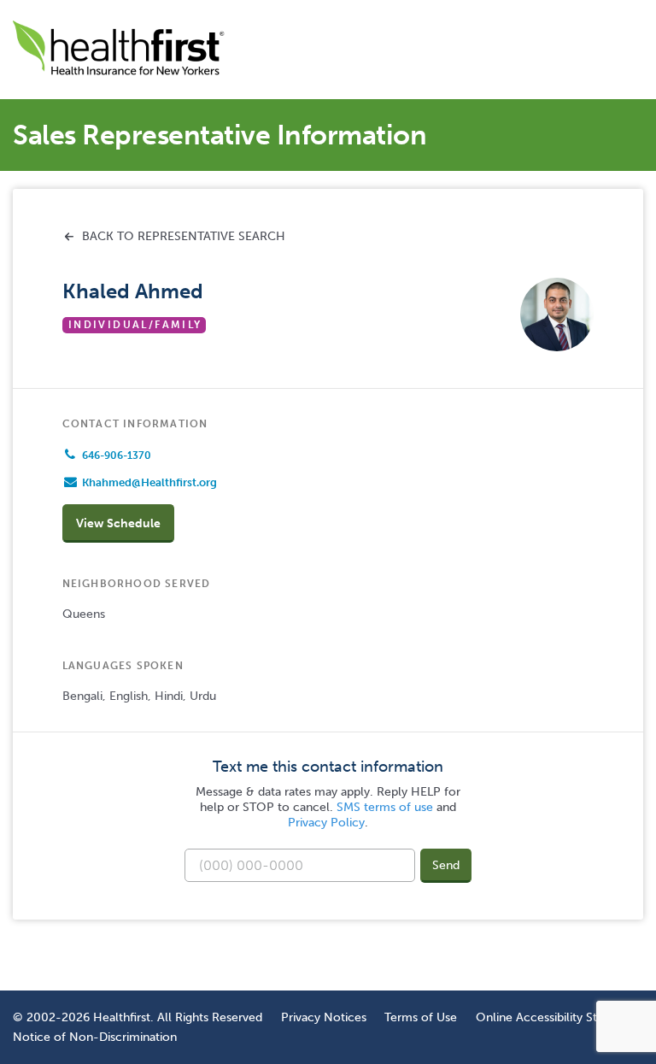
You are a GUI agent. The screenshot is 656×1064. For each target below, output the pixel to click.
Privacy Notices (323, 1017)
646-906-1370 (116, 455)
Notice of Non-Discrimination (95, 1036)
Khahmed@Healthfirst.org (149, 482)
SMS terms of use (385, 807)
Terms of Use (420, 1017)
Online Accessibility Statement (559, 1017)
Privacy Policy (326, 822)
